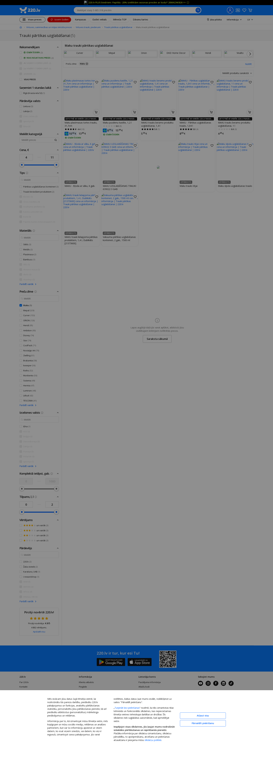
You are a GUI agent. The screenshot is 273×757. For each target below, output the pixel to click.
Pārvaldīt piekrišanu (203, 723)
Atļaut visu (203, 715)
